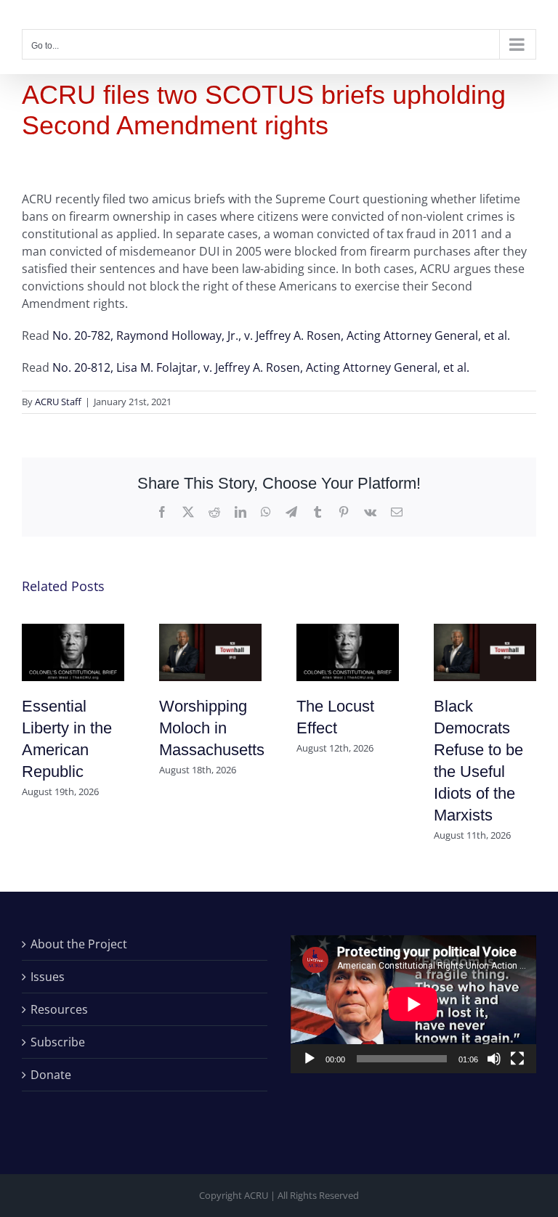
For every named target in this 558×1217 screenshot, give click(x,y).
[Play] (309, 1058)
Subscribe (58, 1042)
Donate (51, 1075)
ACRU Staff (58, 401)
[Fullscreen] (517, 1058)
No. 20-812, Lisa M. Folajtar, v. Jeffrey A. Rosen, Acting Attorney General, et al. (260, 367)
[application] (413, 1004)
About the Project (79, 944)
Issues (48, 977)
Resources (59, 1009)
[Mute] (494, 1058)
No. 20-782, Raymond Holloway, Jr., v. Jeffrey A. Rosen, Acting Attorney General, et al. (281, 335)
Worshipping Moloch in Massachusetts (211, 728)
